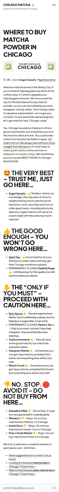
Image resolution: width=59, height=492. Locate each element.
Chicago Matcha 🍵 (19, 5)
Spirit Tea (14, 257)
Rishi (48, 354)
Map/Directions (46, 79)
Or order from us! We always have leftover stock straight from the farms (29, 142)
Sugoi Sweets (17, 193)
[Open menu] (54, 5)
